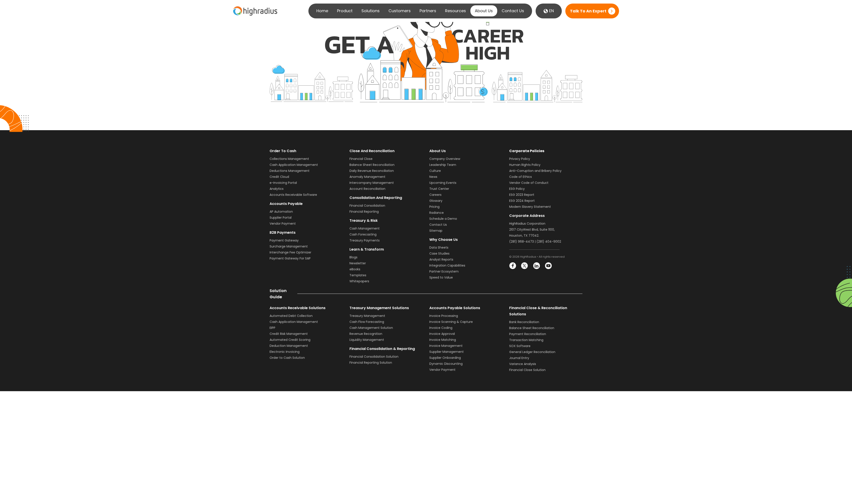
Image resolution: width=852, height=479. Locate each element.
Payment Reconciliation (527, 334)
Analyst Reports (441, 259)
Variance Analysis (522, 364)
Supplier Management (446, 351)
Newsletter (357, 263)
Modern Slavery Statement (530, 206)
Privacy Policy (519, 159)
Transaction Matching (526, 340)
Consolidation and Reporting (375, 197)
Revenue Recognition (365, 334)
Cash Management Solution (371, 328)
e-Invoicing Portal (283, 183)
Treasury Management (367, 316)
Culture (435, 171)
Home (322, 11)
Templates (357, 275)
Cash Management (364, 228)
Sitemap (435, 230)
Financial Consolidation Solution (373, 356)
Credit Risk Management (289, 334)
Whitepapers (359, 281)
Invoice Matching (442, 340)
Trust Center (439, 188)
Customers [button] (400, 11)
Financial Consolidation (367, 205)
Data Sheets (438, 247)
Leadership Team (442, 165)
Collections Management (289, 159)
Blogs (353, 257)
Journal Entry (519, 358)
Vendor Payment (283, 223)
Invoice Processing (443, 316)
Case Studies (439, 253)
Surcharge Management (289, 246)
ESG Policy (517, 188)
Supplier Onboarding (445, 357)
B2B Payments (283, 232)
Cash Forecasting (363, 234)
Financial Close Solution (527, 370)
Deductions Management (290, 171)
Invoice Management (446, 346)
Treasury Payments (364, 240)
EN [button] (551, 11)
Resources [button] (455, 11)
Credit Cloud (279, 177)
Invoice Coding (440, 328)
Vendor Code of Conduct (528, 183)
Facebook (513, 265)
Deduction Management (289, 346)
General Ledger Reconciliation (532, 352)
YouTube (548, 265)
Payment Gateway (284, 240)
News (433, 177)
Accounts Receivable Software (293, 194)
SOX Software (520, 346)
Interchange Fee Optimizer (290, 252)
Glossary (435, 200)
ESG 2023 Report (521, 194)
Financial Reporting (364, 211)
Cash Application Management (294, 165)
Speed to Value (441, 277)
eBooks (354, 269)
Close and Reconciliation (371, 150)
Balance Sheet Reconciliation (371, 165)
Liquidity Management (366, 340)
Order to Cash (283, 150)
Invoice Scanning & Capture (451, 322)
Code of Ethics (520, 177)
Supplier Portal (281, 217)
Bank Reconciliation (524, 322)
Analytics (277, 188)
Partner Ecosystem (444, 271)
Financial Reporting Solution (370, 362)
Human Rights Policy (524, 165)
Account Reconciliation (367, 188)
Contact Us (513, 11)
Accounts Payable (286, 203)
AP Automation (281, 211)
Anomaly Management (367, 177)
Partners (428, 11)
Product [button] (345, 11)
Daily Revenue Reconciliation (371, 171)
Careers (435, 194)
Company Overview (444, 159)
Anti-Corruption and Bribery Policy (535, 171)
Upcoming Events (442, 183)
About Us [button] (484, 11)
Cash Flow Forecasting (366, 322)
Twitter (524, 265)
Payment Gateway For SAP (290, 258)
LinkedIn (536, 265)
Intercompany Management (371, 183)
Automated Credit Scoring (290, 340)
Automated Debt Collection (291, 316)
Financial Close (361, 159)
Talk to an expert (588, 11)
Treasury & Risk (363, 220)
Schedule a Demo (443, 218)
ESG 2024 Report (522, 200)
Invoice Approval (442, 334)
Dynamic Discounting (446, 363)
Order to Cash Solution (287, 357)
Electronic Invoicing (285, 351)
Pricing (434, 206)
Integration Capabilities (447, 265)
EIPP (272, 328)
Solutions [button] (370, 11)
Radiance (436, 212)
